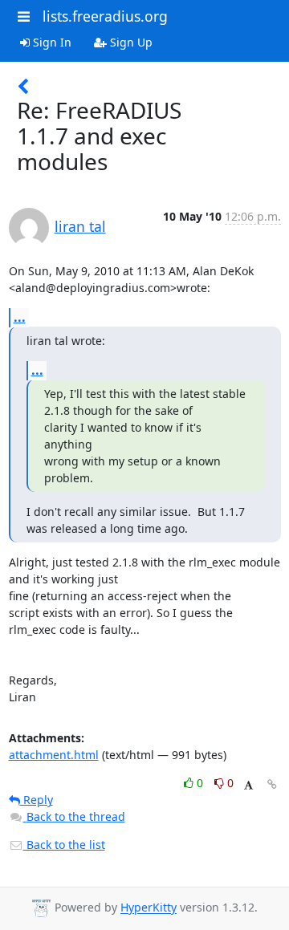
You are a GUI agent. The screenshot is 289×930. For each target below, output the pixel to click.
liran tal (80, 226)
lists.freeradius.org (105, 16)
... (20, 317)
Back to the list (64, 844)
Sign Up (130, 42)
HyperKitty (148, 908)
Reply (36, 799)
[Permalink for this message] (272, 784)
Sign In (50, 42)
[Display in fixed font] (248, 785)
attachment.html (54, 754)
